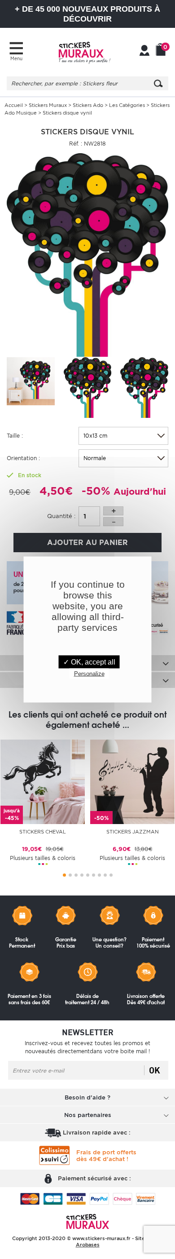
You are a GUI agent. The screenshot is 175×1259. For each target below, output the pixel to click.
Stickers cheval (42, 832)
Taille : (15, 435)
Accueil (13, 105)
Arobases (88, 1244)
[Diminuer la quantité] (113, 521)
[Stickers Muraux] (84, 51)
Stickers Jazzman (132, 832)
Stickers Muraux (48, 105)
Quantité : (61, 516)
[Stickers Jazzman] (132, 781)
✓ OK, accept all (89, 662)
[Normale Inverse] (123, 458)
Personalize (89, 673)
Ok (154, 1070)
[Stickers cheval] (42, 781)
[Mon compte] (144, 51)
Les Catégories (127, 105)
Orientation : (23, 458)
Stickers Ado (88, 105)
